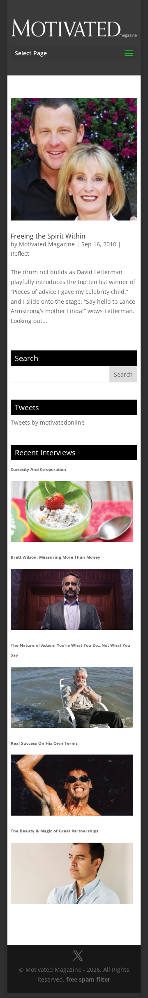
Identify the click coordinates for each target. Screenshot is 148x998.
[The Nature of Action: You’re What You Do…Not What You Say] (72, 697)
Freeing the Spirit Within (48, 236)
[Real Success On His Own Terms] (72, 785)
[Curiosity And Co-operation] (72, 511)
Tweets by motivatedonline (48, 422)
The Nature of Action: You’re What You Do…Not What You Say (70, 650)
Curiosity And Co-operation (38, 469)
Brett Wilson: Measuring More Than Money (55, 557)
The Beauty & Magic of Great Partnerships (54, 831)
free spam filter (88, 979)
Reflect (20, 253)
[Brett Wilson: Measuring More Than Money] (72, 599)
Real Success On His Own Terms (44, 743)
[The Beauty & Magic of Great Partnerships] (72, 873)
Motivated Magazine (47, 244)
